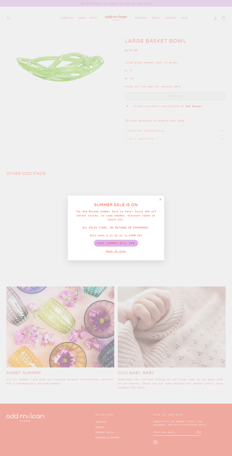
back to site (116, 251)
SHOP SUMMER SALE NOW (116, 243)
